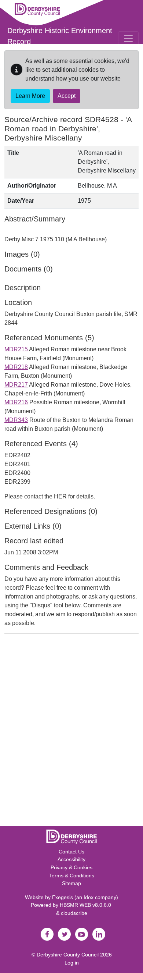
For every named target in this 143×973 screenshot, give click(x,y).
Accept (67, 96)
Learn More (30, 96)
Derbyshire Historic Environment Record (59, 36)
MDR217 (16, 384)
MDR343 (16, 420)
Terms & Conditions (71, 875)
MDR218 (16, 367)
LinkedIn (98, 934)
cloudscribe (74, 913)
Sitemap (71, 883)
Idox (89, 897)
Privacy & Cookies (71, 867)
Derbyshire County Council (68, 955)
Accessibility (71, 859)
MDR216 (16, 402)
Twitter (64, 934)
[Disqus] (71, 732)
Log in (72, 963)
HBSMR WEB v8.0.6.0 (86, 905)
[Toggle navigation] (128, 38)
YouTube (81, 934)
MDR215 (16, 349)
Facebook (47, 934)
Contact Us (71, 852)
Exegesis (62, 897)
